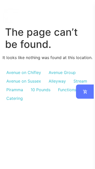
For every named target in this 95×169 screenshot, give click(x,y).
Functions (67, 89)
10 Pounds (40, 89)
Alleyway (57, 81)
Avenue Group (62, 72)
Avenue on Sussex (23, 81)
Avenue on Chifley (23, 72)
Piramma (14, 89)
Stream (80, 81)
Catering (14, 98)
